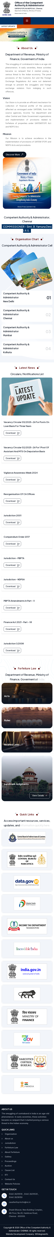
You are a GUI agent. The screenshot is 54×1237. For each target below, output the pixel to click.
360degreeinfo (41, 1234)
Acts (7, 696)
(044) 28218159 (15, 1197)
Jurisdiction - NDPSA (14, 579)
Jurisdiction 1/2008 (14, 643)
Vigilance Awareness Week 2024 (21, 472)
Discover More (13, 154)
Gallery (8, 1157)
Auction (8, 1166)
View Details (38, 795)
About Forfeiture (12, 1152)
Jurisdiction (10, 1143)
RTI (6, 1175)
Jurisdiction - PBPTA (14, 558)
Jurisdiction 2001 (12, 515)
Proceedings (10, 1161)
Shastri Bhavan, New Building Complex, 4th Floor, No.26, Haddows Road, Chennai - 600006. (26, 1213)
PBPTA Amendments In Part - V (19, 600)
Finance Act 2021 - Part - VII (18, 622)
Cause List (10, 1170)
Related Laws (11, 744)
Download (10, 433)
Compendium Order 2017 (17, 536)
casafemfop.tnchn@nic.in (20, 1202)
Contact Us (10, 1179)
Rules (7, 720)
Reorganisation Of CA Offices (19, 494)
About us (9, 1138)
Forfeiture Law (11, 1147)
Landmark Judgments (16, 784)
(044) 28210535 (31, 1194)
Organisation (11, 1134)
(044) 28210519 (16, 1194)
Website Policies (12, 1184)
